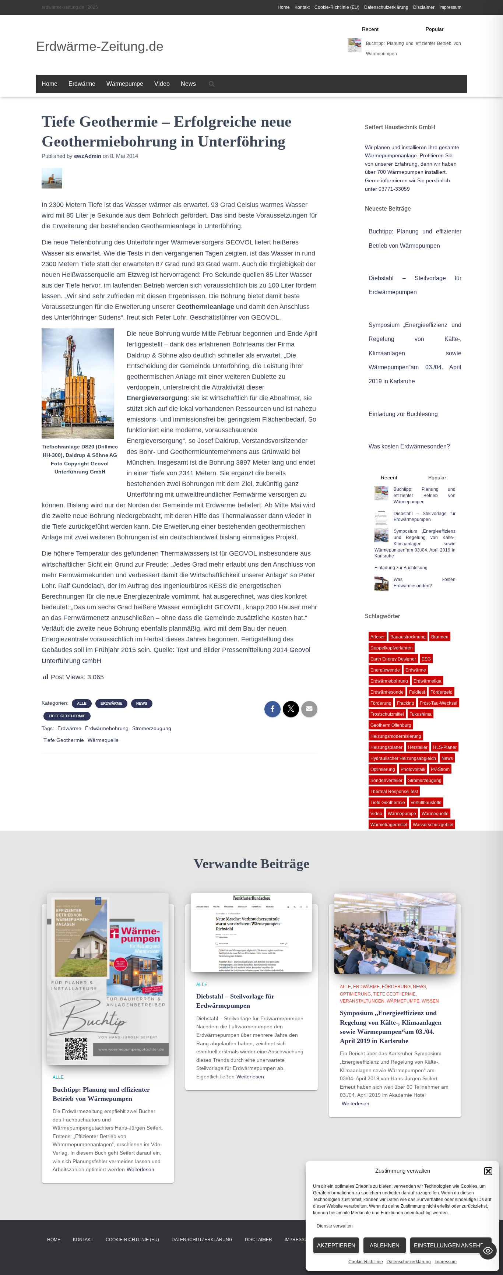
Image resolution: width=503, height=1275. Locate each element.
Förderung (380, 703)
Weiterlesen (140, 1169)
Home (284, 7)
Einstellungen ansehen (451, 1245)
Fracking (405, 703)
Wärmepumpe (124, 84)
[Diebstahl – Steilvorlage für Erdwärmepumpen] (251, 932)
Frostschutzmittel (387, 714)
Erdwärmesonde (387, 692)
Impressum (446, 1261)
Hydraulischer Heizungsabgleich (403, 758)
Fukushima (420, 714)
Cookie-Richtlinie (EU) (336, 7)
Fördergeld (441, 692)
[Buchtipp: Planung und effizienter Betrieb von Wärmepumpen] (108, 979)
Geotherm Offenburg (390, 725)
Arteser (377, 637)
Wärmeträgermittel (388, 824)
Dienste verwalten (335, 1226)
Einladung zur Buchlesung (403, 414)
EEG (426, 659)
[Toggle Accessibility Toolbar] (487, 1250)
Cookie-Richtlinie (365, 1261)
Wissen (430, 1001)
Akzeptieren (336, 1245)
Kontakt (302, 7)
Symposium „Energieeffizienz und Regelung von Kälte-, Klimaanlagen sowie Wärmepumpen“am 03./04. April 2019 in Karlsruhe (415, 353)
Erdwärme (81, 84)
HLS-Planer (445, 747)
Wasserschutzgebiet (433, 824)
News (188, 84)
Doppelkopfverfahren (391, 648)
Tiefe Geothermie (67, 716)
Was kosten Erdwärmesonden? (409, 446)
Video (162, 84)
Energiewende (385, 670)
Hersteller (418, 747)
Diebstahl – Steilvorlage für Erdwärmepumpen (425, 516)
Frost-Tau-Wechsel (438, 703)
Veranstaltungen (362, 1001)
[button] (488, 1171)
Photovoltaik (413, 769)
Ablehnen (385, 1245)
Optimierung (382, 769)
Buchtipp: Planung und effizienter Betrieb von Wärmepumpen (425, 495)
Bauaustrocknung (408, 637)
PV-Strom (440, 769)
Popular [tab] (435, 29)
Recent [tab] (370, 29)
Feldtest (417, 692)
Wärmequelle (103, 740)
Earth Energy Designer (393, 659)
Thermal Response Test (394, 791)
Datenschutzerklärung (409, 1261)
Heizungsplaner (386, 747)
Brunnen (440, 637)
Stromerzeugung (151, 728)
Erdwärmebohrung (107, 728)
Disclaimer (424, 7)
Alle (82, 703)
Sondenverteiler (386, 780)
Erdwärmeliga (428, 681)
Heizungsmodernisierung (395, 736)
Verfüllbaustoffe (426, 802)
